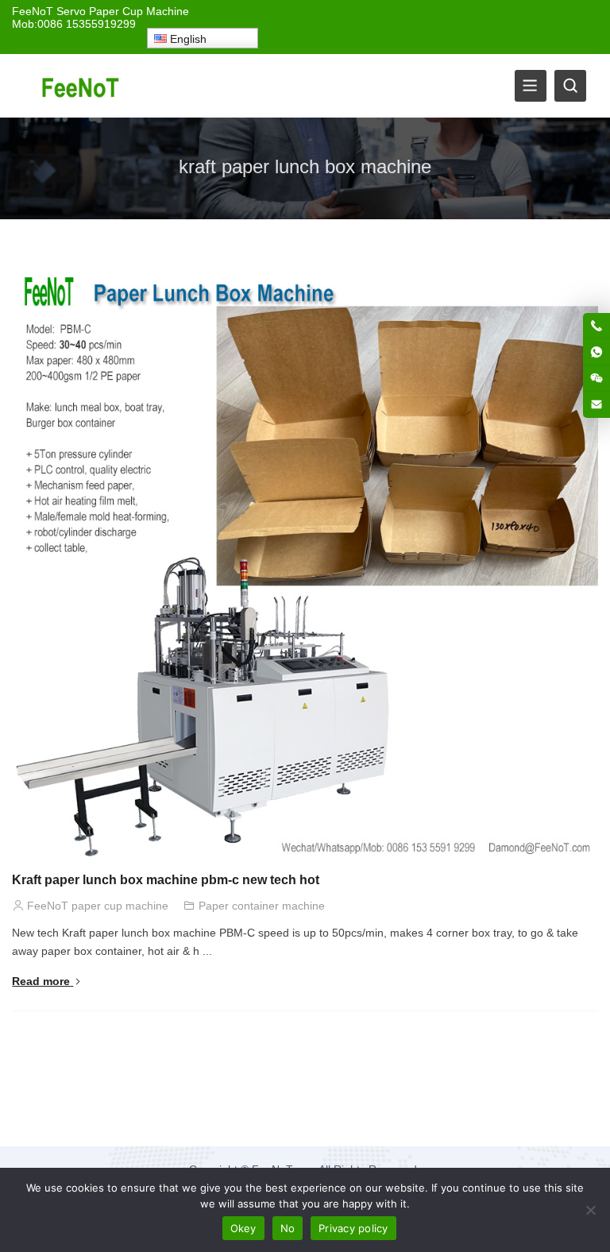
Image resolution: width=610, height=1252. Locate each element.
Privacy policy (353, 1228)
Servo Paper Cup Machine (122, 11)
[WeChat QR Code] (596, 378)
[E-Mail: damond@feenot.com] (596, 404)
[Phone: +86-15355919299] (596, 325)
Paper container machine (262, 905)
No (287, 1228)
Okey (243, 1228)
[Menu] (530, 86)
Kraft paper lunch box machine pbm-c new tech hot (165, 880)
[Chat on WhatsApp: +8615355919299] (596, 352)
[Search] (570, 86)
